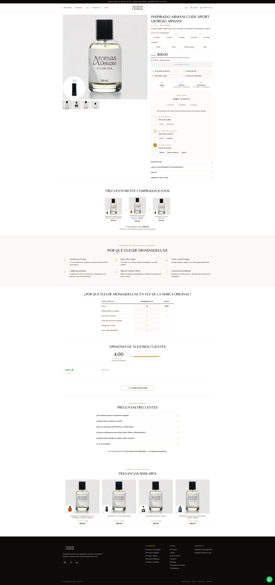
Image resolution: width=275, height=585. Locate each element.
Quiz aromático (175, 556)
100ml (158, 47)
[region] (137, 316)
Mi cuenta (194, 7)
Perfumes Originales (152, 559)
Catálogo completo (152, 562)
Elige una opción (181, 64)
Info (106, 7)
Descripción (181, 162)
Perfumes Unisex (151, 556)
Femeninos (79, 7)
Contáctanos (174, 568)
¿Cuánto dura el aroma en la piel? (137, 421)
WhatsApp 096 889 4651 (203, 549)
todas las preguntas (158, 451)
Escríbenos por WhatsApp (136, 451)
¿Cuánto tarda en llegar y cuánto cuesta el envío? (137, 438)
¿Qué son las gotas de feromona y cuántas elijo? (137, 427)
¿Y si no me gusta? (137, 444)
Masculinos (68, 7)
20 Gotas (206, 37)
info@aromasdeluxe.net (203, 553)
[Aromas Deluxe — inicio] (83, 548)
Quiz (87, 7)
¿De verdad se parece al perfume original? (137, 415)
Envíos (181, 172)
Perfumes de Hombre (153, 549)
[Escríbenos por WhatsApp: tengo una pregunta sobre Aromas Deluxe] (269, 579)
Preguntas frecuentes (177, 565)
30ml (205, 47)
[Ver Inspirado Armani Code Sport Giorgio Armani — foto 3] (86, 105)
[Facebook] (71, 562)
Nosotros (173, 559)
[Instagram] (65, 562)
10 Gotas (182, 37)
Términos (209, 581)
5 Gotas (169, 37)
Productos (96, 7)
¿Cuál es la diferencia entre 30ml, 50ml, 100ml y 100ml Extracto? (137, 432)
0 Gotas (156, 37)
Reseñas (173, 562)
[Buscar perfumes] (186, 7)
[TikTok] (77, 562)
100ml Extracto (189, 47)
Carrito (172, 553)
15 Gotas (194, 37)
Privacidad (201, 581)
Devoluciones (185, 581)
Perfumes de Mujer (152, 553)
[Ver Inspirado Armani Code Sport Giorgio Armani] (67, 105)
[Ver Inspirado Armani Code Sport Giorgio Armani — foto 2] (76, 105)
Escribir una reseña (138, 388)
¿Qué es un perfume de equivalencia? (181, 167)
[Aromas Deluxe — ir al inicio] (137, 7)
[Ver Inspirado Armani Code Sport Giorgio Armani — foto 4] (95, 105)
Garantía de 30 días (181, 178)
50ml (174, 47)
